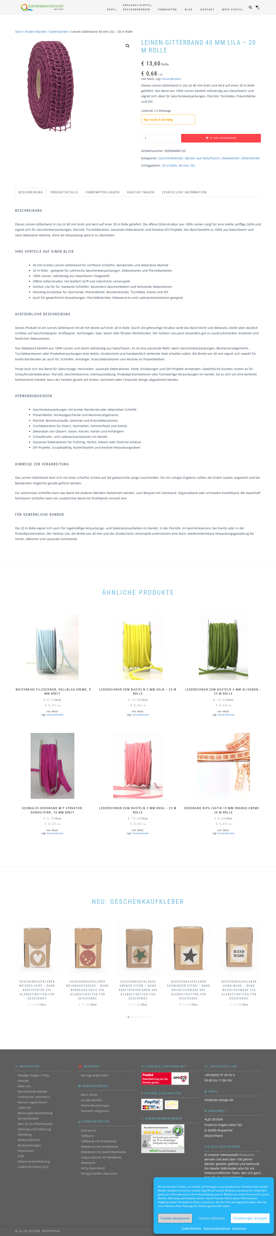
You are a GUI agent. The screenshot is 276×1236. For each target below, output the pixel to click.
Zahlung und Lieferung (34, 1129)
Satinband (88, 1130)
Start (18, 31)
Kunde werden (91, 1100)
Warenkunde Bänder (33, 1091)
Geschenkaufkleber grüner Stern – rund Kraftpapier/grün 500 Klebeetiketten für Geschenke (138, 990)
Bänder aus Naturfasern (202, 158)
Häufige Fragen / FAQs (34, 1075)
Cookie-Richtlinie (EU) (33, 1167)
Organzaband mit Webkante (101, 1157)
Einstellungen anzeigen (250, 1218)
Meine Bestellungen (95, 1105)
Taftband (87, 1136)
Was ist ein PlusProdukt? (35, 1124)
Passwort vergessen (95, 1111)
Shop (111, 9)
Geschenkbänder (171, 158)
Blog (189, 9)
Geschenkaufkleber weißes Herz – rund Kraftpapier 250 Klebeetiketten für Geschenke (37, 990)
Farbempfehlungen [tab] (103, 192)
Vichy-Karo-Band (93, 1168)
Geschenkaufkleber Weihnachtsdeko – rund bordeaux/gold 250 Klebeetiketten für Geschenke (87, 990)
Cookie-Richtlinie (191, 1228)
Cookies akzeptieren (175, 1218)
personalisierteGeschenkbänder (136, 7)
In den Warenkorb (223, 138)
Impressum (239, 1228)
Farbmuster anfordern (34, 1097)
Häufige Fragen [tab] (141, 192)
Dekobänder (231, 158)
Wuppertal (246, 1155)
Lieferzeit (24, 1108)
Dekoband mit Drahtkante (99, 1147)
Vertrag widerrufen (94, 1075)
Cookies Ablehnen (211, 1218)
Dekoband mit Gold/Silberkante (103, 1152)
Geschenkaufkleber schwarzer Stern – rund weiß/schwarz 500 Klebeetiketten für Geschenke (188, 990)
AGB (21, 1156)
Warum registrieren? (32, 1102)
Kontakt (208, 9)
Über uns (24, 1086)
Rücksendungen (29, 1145)
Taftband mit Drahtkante (99, 1141)
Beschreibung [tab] (31, 192)
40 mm (184, 165)
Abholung (25, 1134)
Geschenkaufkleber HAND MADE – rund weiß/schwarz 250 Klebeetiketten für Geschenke (239, 990)
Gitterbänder (59, 31)
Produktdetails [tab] (64, 192)
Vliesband (88, 1163)
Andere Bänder (36, 31)
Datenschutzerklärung (217, 1228)
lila (192, 165)
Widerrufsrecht (29, 1140)
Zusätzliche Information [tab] (184, 192)
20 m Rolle (169, 165)
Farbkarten (167, 9)
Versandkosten (171, 79)
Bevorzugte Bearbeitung (35, 1113)
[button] (128, 46)
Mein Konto (232, 9)
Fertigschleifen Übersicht (99, 1173)
